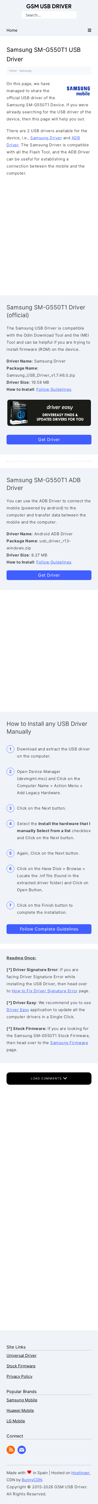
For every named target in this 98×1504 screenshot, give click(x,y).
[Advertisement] (49, 234)
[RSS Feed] (11, 1452)
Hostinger (80, 1472)
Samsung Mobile (22, 1399)
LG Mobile (16, 1420)
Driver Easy (18, 1009)
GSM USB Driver (49, 6)
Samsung (25, 70)
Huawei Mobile (20, 1410)
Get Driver (49, 439)
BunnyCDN (32, 1479)
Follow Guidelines (54, 389)
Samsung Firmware (69, 1042)
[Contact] (22, 1452)
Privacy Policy (19, 1376)
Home (13, 70)
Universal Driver (22, 1355)
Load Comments (47, 1078)
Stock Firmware (21, 1365)
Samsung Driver (46, 137)
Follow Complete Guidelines (49, 929)
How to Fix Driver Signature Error (45, 990)
